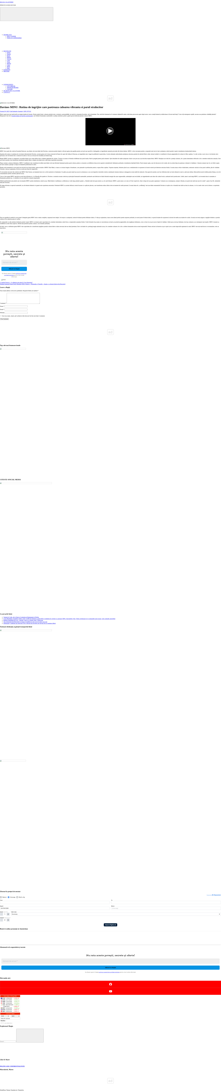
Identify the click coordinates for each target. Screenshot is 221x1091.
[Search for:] (8, 1041)
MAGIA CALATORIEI (6, 2)
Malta (8, 66)
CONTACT (6, 92)
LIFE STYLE (27, 111)
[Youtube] (110, 991)
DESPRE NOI (7, 34)
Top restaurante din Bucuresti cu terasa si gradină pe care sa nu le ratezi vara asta (25, 622)
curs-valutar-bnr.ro (8, 1023)
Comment (3, 303)
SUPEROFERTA (8, 84)
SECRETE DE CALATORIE (11, 90)
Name (2, 306)
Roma (8, 55)
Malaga (9, 63)
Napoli (9, 54)
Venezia (9, 59)
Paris (8, 68)
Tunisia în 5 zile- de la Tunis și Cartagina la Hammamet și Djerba (21, 617)
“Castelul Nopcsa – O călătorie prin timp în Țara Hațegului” (16, 282)
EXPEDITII (6, 69)
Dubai (8, 52)
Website (2, 312)
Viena (8, 62)
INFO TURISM (11, 36)
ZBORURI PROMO (12, 87)
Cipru (8, 65)
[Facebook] (110, 984)
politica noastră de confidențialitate (109, 972)
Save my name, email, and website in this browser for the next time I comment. (23, 316)
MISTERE (6, 71)
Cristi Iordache (13, 111)
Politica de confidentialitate (14, 38)
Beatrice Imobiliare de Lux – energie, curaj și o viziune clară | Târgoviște (23, 620)
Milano (9, 57)
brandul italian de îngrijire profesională (22, 116)
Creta (8, 60)
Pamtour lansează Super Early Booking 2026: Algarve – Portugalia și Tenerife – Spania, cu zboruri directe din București (32, 284)
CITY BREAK (11, 86)
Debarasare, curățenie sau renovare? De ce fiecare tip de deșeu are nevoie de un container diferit (29, 623)
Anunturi (20, 111)
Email (2, 309)
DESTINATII (7, 51)
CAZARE (10, 89)
